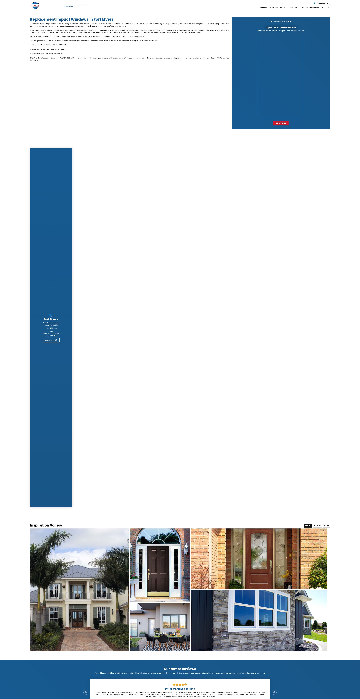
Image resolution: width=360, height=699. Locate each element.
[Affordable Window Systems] (35, 5)
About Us (325, 7)
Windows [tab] (317, 525)
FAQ (296, 7)
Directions (50, 340)
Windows (263, 7)
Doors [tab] (326, 525)
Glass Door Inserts (276, 7)
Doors (290, 7)
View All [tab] (308, 525)
